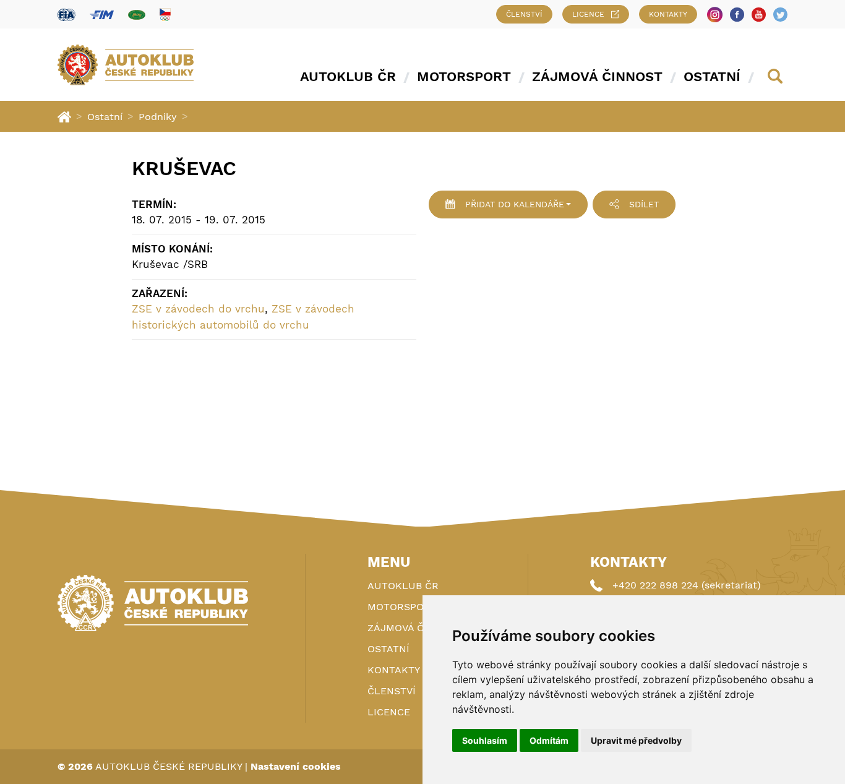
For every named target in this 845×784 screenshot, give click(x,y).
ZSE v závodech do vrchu (198, 309)
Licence (588, 14)
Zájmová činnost (597, 76)
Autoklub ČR (348, 76)
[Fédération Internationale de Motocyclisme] (102, 14)
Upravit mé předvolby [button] (636, 740)
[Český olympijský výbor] (165, 14)
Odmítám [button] (549, 740)
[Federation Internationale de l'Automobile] (66, 14)
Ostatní (712, 76)
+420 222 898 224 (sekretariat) (686, 585)
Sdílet (644, 204)
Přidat (514, 204)
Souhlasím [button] (484, 740)
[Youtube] (759, 14)
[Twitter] (780, 14)
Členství (524, 14)
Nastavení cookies (296, 766)
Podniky (158, 117)
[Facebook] (737, 14)
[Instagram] (715, 14)
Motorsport (464, 76)
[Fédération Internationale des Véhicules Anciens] (136, 14)
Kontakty (668, 14)
